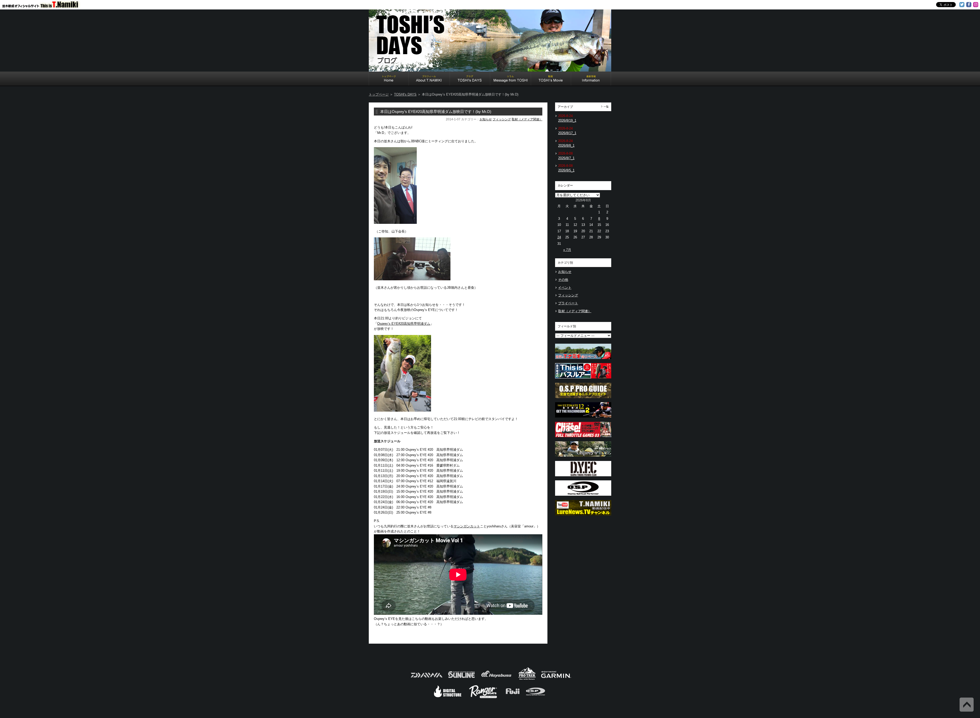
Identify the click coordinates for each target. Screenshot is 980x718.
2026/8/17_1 (567, 133)
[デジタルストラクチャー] (448, 697)
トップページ (379, 94)
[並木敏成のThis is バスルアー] (583, 380)
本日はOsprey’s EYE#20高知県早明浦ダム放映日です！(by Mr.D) (435, 111)
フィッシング (502, 119)
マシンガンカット (467, 526)
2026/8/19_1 (567, 120)
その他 (563, 280)
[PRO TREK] (527, 679)
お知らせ (486, 119)
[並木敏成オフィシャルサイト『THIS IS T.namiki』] (43, 5)
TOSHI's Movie (551, 79)
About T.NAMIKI (429, 79)
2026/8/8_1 (566, 145)
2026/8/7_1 (566, 158)
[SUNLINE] (461, 679)
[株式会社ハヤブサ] (496, 679)
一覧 (606, 106)
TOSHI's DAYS (470, 79)
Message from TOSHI (510, 79)
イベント (564, 287)
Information (591, 79)
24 (559, 237)
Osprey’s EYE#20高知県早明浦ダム (403, 324)
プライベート (568, 303)
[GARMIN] (556, 679)
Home (389, 79)
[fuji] (512, 697)
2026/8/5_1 (566, 170)
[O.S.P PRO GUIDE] (583, 399)
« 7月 (567, 250)
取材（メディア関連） (527, 119)
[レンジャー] (483, 697)
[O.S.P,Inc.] (535, 697)
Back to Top (967, 705)
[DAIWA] (426, 679)
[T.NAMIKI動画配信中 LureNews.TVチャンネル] (583, 517)
